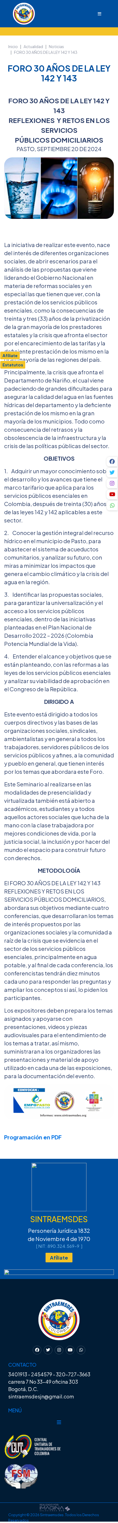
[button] (112, 506)
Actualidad (33, 46)
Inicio (13, 46)
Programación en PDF (33, 1137)
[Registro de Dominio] (55, 1507)
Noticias (56, 46)
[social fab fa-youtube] (112, 494)
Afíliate (59, 1257)
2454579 (41, 1374)
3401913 (17, 1374)
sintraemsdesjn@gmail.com (41, 1396)
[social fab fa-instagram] (112, 483)
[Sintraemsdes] (18, 13)
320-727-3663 (73, 1374)
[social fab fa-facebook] (112, 461)
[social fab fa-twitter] (112, 472)
